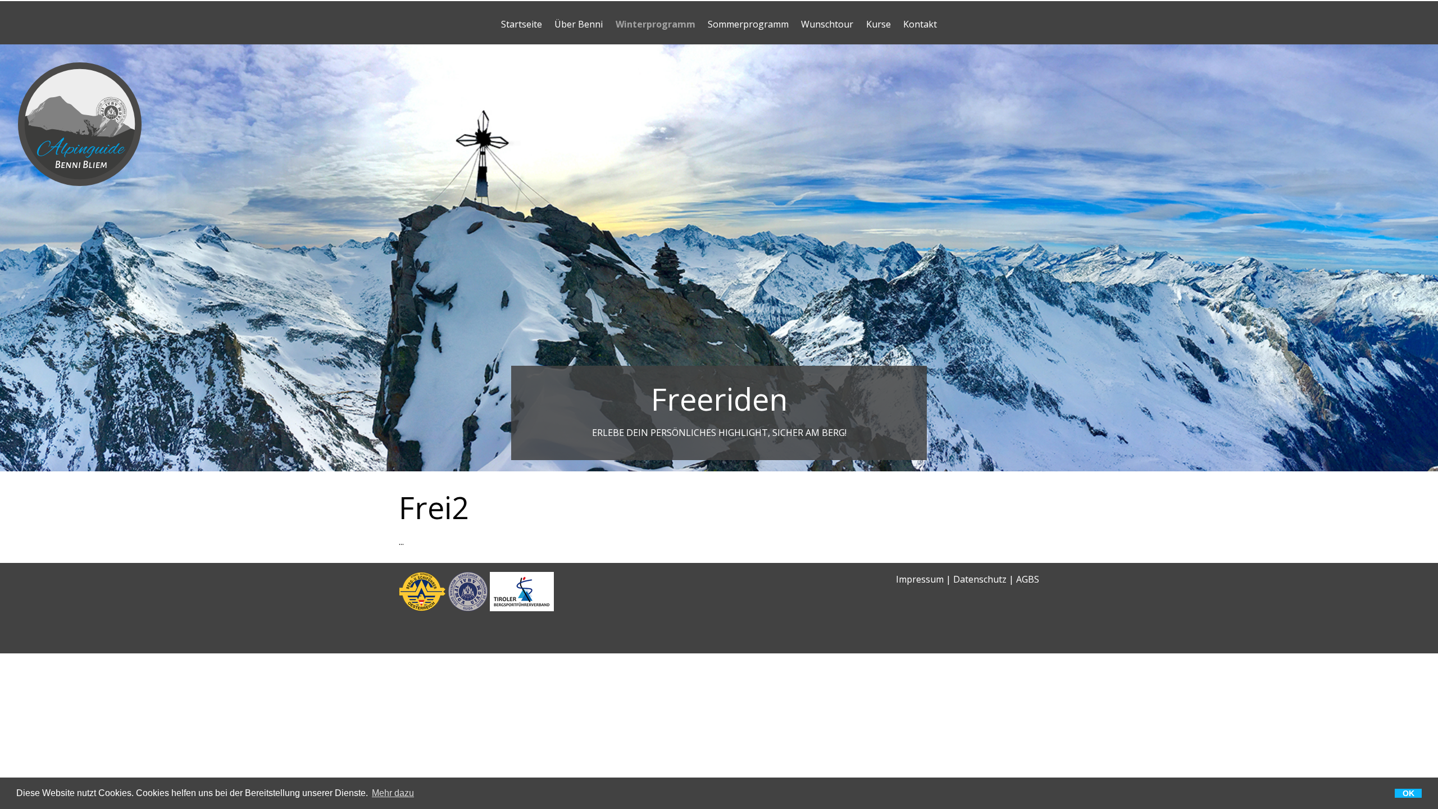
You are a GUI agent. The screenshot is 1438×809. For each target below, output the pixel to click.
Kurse (878, 24)
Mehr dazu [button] (393, 793)
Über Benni (578, 24)
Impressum (920, 579)
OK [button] (1408, 793)
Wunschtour (827, 24)
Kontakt (920, 24)
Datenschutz (980, 579)
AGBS (1027, 579)
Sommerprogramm (748, 24)
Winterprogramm (655, 24)
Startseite (521, 24)
